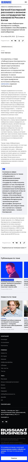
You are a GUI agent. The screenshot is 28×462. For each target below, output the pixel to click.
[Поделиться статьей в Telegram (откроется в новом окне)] (11, 40)
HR (2, 400)
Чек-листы (4, 368)
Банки (3, 385)
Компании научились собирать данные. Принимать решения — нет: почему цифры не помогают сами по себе (11, 284)
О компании (5, 342)
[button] (25, 2)
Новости (4, 6)
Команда (4, 339)
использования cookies (9, 449)
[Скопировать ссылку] (22, 40)
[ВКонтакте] (6, 421)
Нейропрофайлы (6, 362)
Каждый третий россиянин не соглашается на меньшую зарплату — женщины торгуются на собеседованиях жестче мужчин (11, 324)
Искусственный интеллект (10, 382)
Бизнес (3, 388)
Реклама (4, 379)
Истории (4, 356)
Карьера (4, 391)
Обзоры (3, 365)
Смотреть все (5, 404)
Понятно (14, 458)
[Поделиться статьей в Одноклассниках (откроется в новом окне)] (19, 40)
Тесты (3, 371)
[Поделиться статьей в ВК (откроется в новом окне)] (15, 40)
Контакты (4, 345)
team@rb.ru (5, 417)
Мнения (3, 359)
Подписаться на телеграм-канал (13, 247)
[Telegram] (2, 421)
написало (5, 84)
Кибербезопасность (14, 6)
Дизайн (3, 397)
